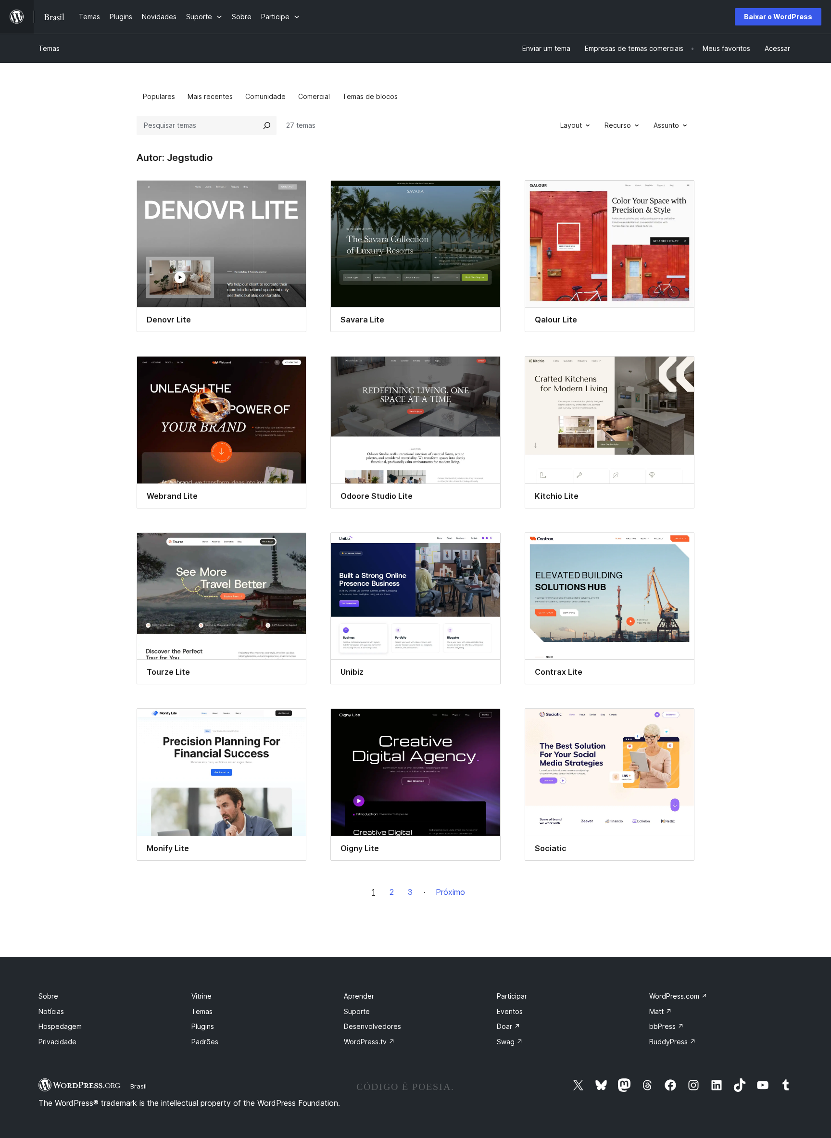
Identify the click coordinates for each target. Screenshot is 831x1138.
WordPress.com (678, 996)
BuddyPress (672, 1042)
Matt (660, 1011)
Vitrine (201, 996)
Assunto (666, 125)
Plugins (202, 1026)
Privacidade (57, 1042)
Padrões (204, 1042)
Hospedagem (60, 1026)
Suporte (357, 1011)
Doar (508, 1026)
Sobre (48, 996)
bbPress (666, 1026)
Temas (49, 48)
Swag (510, 1042)
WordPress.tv (369, 1042)
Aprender (359, 996)
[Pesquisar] (267, 125)
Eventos (510, 1011)
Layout (571, 125)
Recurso (617, 125)
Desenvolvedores (372, 1026)
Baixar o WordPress (778, 16)
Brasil (138, 1086)
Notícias (51, 1011)
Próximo (450, 892)
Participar (512, 996)
